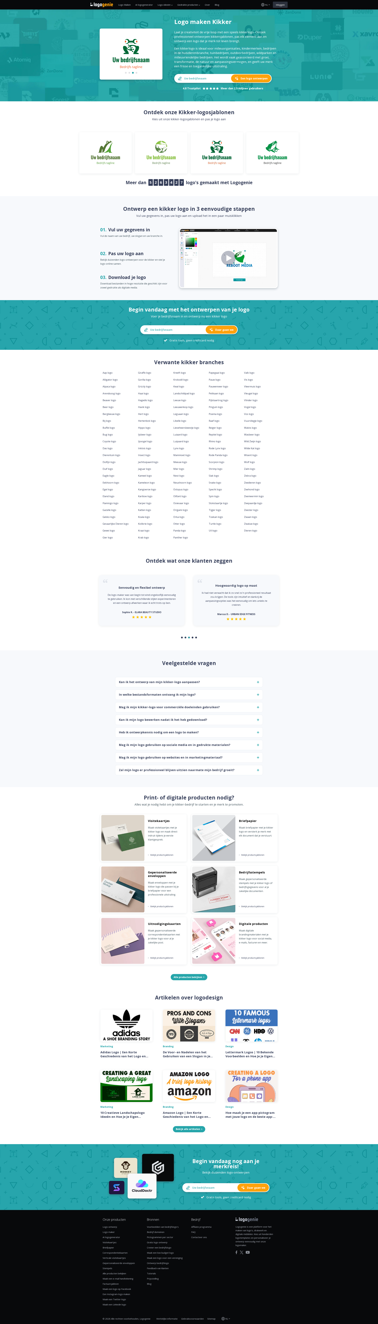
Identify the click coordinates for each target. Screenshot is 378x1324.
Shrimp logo (215, 469)
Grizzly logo (144, 386)
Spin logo (214, 496)
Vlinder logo (251, 400)
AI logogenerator (144, 4)
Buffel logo (109, 427)
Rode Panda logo (218, 455)
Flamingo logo (110, 503)
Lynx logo (178, 448)
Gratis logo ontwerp (157, 1242)
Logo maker (109, 1232)
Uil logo (213, 530)
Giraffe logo (144, 372)
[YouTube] (248, 1252)
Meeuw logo (180, 462)
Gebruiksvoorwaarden (192, 1318)
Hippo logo (144, 427)
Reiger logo (215, 427)
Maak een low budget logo (160, 1252)
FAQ (193, 1232)
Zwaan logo (250, 517)
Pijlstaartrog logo (218, 400)
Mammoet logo (181, 455)
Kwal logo (178, 386)
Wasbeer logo (252, 434)
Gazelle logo (109, 510)
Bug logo (108, 434)
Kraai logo (143, 530)
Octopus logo (180, 489)
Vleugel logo (251, 393)
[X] (241, 1252)
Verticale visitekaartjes (114, 1257)
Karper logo (144, 503)
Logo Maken (124, 4)
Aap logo (108, 372)
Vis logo (248, 379)
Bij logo (107, 420)
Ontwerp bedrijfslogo (158, 1263)
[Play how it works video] (228, 258)
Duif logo (108, 469)
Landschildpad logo (184, 393)
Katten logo (144, 510)
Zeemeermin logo (254, 496)
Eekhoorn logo (111, 482)
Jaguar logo (144, 469)
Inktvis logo (144, 448)
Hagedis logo (145, 400)
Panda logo (179, 530)
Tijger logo (215, 510)
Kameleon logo (146, 482)
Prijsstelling (153, 1278)
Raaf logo (214, 420)
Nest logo (178, 475)
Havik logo (144, 407)
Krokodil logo (180, 379)
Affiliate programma (201, 1226)
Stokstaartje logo (218, 503)
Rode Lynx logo (217, 448)
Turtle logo (215, 523)
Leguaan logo (181, 414)
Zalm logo (249, 469)
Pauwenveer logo (218, 386)
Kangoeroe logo (147, 489)
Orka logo (178, 517)
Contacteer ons (199, 1237)
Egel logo (108, 489)
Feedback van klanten (158, 1268)
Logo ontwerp (110, 1226)
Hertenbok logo (147, 420)
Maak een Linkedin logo (114, 1304)
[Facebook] (236, 1252)
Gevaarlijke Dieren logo (116, 523)
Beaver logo (109, 400)
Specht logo (215, 489)
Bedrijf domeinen (155, 1232)
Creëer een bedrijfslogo (159, 1247)
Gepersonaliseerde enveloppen (119, 1263)
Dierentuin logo (111, 455)
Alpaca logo (109, 386)
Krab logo (143, 537)
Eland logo (108, 496)
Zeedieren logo (252, 482)
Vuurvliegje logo (253, 420)
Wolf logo (249, 462)
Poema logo (215, 414)
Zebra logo (250, 475)
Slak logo (214, 475)
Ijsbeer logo (144, 434)
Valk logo (249, 372)
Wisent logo (250, 455)
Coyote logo (109, 441)
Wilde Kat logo (252, 448)
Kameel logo (145, 475)
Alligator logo (110, 379)
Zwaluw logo (251, 523)
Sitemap (211, 1318)
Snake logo (215, 482)
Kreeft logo (179, 372)
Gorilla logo (144, 379)
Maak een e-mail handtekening (118, 1278)
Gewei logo (109, 530)
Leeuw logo (179, 400)
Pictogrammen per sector (160, 1237)
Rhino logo (215, 441)
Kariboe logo (145, 496)
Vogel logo (250, 407)
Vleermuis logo (252, 386)
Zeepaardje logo (253, 503)
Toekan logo (216, 517)
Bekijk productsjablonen (160, 854)
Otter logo (179, 523)
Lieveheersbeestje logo (186, 427)
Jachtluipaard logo (148, 462)
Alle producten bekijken (114, 1273)
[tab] (126, 73)
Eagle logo (108, 475)
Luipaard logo (181, 441)
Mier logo (178, 469)
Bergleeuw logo (111, 414)
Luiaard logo (180, 434)
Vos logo (249, 414)
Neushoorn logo (182, 482)
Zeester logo (251, 510)
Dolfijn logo (109, 462)
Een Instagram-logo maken (116, 1294)
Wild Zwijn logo (252, 441)
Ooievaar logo (181, 503)
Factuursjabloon (111, 1283)
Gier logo (108, 537)
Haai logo (143, 393)
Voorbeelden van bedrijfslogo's (163, 1226)
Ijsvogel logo (145, 441)
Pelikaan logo (216, 393)
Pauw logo (214, 379)
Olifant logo (179, 496)
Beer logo (108, 407)
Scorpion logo (216, 462)
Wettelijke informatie (167, 1318)
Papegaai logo (217, 372)
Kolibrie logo (145, 523)
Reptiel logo (215, 434)
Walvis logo (250, 427)
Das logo (108, 448)
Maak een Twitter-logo (114, 1299)
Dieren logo (250, 530)
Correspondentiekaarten (115, 1252)
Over (207, 4)
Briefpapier (108, 1247)
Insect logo (144, 455)
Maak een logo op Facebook (117, 1288)
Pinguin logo (216, 407)
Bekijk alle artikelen (188, 1129)
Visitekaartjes (110, 1242)
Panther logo (180, 537)
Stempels (107, 1268)
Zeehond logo (252, 489)
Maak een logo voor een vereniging (165, 1257)
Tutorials (151, 1273)
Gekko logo (109, 517)
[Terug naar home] (101, 4)
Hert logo (143, 414)
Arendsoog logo (111, 393)
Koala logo (144, 517)
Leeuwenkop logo (183, 407)
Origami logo (180, 510)
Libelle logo (179, 420)
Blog (217, 4)
